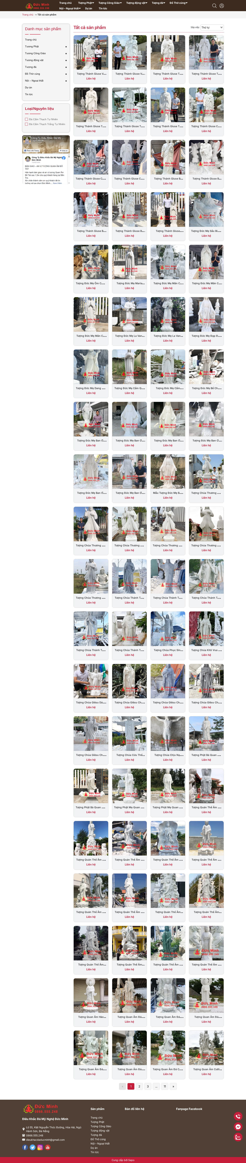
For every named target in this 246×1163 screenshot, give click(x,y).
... (156, 1086)
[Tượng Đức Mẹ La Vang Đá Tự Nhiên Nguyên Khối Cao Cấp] (168, 314)
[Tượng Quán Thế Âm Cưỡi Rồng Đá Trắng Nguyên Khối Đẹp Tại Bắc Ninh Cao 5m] (206, 890)
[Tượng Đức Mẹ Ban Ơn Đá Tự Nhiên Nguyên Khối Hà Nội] (168, 419)
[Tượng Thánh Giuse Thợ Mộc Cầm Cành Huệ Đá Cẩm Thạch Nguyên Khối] (91, 104)
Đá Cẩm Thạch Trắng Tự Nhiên (46, 124)
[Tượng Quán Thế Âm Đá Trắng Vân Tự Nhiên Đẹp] (206, 785)
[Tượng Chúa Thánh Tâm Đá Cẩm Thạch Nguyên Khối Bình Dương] (91, 628)
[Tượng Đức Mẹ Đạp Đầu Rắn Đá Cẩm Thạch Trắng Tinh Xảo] (206, 314)
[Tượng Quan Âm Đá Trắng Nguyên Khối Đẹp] (91, 1047)
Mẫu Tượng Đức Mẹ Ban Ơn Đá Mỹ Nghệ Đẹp (168, 494)
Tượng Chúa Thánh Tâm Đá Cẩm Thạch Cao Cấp (129, 652)
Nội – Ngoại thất (100, 1143)
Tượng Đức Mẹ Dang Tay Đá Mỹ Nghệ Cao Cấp (91, 390)
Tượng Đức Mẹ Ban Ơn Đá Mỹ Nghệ (91, 494)
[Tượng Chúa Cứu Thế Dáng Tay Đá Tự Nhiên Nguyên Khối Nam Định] (129, 733)
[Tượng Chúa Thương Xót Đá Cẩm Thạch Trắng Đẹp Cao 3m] (206, 523)
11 (165, 1086)
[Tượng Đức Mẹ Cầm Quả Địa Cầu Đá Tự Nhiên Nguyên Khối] (129, 366)
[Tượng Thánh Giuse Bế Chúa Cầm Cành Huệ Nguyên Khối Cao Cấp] (206, 157)
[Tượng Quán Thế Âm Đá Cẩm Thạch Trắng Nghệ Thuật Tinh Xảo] (91, 890)
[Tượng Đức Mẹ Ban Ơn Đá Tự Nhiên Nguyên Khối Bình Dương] (206, 419)
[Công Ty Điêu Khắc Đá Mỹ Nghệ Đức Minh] (37, 5)
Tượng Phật (97, 1121)
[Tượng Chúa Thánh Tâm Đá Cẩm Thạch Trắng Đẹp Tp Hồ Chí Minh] (206, 576)
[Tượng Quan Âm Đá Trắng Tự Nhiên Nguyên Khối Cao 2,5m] (168, 995)
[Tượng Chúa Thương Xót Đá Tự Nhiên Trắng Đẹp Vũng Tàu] (91, 523)
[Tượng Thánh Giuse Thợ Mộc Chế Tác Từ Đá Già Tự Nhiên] (206, 52)
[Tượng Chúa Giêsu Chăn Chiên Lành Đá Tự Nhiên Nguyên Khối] (129, 681)
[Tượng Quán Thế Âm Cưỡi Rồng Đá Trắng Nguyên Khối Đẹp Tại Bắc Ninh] (91, 943)
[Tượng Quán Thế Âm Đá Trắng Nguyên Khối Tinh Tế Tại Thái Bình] (168, 838)
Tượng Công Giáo (101, 1126)
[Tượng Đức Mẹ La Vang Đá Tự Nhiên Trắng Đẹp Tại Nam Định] (129, 314)
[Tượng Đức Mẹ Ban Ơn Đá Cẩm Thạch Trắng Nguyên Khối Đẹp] (129, 471)
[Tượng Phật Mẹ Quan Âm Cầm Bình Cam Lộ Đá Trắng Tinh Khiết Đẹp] (129, 785)
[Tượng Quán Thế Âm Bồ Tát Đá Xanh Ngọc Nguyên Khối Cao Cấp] (168, 943)
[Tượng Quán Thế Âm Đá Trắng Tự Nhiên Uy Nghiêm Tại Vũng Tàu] (91, 838)
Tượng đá (96, 1134)
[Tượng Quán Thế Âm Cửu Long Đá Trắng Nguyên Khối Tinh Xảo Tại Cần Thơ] (168, 890)
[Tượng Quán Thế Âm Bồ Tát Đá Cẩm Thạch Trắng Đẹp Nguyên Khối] (206, 943)
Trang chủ (96, 1117)
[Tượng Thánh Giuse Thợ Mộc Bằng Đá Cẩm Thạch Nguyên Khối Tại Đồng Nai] (168, 104)
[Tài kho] (222, 5)
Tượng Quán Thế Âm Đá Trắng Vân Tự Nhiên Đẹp (206, 809)
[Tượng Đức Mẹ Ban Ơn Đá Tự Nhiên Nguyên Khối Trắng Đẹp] (129, 419)
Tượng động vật (100, 1130)
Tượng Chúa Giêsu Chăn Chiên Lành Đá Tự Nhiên (168, 704)
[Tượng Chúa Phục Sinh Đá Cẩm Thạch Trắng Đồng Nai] (168, 628)
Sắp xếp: (195, 27)
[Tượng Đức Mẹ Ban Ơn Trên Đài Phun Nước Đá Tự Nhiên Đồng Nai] (91, 419)
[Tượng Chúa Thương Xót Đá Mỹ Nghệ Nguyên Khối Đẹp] (168, 523)
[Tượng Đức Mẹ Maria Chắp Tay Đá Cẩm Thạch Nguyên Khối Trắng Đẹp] (129, 262)
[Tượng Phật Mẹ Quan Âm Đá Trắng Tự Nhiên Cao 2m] (168, 785)
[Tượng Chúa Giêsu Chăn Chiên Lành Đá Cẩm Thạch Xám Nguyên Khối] (206, 681)
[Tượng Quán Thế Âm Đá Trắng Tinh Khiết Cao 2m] (129, 838)
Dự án (94, 1147)
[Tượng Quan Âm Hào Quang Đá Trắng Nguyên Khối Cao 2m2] (91, 995)
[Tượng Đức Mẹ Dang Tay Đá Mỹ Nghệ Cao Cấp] (91, 366)
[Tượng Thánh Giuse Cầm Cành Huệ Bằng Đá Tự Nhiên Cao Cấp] (91, 157)
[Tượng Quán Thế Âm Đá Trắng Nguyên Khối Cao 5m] (206, 838)
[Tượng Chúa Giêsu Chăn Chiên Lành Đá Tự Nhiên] (168, 681)
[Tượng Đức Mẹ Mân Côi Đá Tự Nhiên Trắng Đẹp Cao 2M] (168, 262)
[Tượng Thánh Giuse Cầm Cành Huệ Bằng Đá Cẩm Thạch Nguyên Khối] (129, 157)
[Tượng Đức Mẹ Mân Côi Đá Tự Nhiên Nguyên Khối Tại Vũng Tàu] (206, 262)
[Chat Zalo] (238, 1137)
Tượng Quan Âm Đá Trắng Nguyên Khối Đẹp (91, 1071)
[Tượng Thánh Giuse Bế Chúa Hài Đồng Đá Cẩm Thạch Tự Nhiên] (168, 157)
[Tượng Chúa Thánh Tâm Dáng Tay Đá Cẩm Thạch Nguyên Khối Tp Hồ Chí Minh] (168, 576)
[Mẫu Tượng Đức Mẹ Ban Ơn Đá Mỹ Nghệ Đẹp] (168, 471)
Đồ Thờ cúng (98, 1139)
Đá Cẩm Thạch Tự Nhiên (43, 119)
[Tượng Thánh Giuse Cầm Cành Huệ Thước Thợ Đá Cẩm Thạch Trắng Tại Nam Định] (206, 104)
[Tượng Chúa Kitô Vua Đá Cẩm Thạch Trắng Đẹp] (206, 628)
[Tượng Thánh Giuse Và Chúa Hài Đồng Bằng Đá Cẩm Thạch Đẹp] (129, 52)
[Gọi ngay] (238, 1116)
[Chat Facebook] (238, 1126)
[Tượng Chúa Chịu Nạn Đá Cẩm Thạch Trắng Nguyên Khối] (168, 733)
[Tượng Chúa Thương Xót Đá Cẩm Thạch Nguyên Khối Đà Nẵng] (91, 576)
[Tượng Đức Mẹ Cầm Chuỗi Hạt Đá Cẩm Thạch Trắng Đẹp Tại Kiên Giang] (168, 366)
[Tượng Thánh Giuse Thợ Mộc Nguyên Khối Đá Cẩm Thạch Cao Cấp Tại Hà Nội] (168, 52)
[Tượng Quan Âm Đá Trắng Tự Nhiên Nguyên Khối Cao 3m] (129, 995)
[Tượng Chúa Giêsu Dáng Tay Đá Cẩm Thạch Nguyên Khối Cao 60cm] (91, 681)
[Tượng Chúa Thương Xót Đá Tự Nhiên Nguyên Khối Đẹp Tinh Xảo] (129, 523)
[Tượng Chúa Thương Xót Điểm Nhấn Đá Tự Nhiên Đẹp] (206, 471)
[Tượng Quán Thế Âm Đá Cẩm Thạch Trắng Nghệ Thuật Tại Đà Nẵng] (129, 890)
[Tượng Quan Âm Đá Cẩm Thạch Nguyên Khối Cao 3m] (168, 1047)
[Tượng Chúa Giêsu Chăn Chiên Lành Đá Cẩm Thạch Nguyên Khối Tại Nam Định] (91, 733)
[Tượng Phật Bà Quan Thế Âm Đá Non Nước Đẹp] (91, 785)
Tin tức (95, 1152)
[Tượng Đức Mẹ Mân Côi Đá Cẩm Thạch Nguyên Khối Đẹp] (91, 314)
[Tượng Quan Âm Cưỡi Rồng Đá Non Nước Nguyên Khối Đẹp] (206, 1047)
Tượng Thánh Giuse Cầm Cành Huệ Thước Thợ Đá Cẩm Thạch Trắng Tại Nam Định (41, 1137)
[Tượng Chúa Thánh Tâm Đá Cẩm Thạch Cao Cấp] (129, 628)
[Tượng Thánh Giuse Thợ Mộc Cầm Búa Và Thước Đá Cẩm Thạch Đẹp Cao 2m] (129, 104)
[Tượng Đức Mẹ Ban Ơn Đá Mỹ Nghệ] (91, 471)
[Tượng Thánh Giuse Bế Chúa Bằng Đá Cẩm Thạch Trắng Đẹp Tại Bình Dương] (129, 209)
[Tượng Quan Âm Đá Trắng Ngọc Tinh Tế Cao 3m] (129, 1047)
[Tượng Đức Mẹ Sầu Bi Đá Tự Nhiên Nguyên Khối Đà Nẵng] (206, 209)
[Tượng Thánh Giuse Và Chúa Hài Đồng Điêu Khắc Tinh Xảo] (91, 52)
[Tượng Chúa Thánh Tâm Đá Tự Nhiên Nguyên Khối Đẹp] (129, 576)
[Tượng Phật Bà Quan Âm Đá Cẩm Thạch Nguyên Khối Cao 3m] (206, 733)
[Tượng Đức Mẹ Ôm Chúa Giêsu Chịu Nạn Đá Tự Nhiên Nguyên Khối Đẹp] (91, 262)
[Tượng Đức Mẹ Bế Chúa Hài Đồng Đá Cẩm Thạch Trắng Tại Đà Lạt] (206, 366)
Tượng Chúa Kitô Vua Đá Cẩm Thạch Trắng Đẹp (206, 652)
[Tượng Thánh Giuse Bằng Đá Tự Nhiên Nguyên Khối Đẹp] (168, 209)
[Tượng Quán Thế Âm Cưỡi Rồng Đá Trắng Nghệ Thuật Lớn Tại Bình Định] (129, 943)
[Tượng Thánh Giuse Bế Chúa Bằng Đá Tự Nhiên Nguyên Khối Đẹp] (91, 209)
